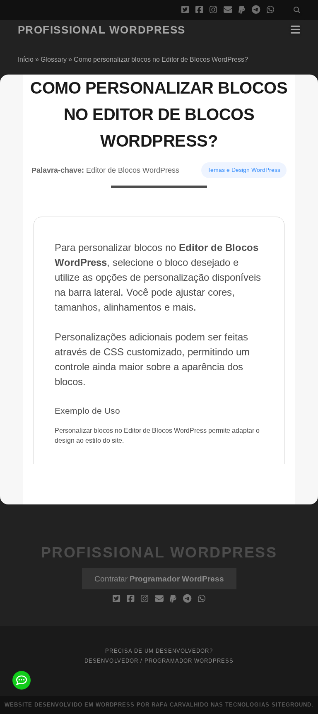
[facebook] (199, 9)
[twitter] (185, 9)
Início (26, 59)
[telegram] (256, 9)
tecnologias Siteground (268, 705)
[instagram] (213, 9)
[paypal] (241, 9)
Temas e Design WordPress (243, 169)
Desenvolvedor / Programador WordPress (159, 661)
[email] (228, 9)
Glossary (54, 59)
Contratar (159, 578)
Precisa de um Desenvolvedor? (158, 651)
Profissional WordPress (102, 30)
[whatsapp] (270, 9)
